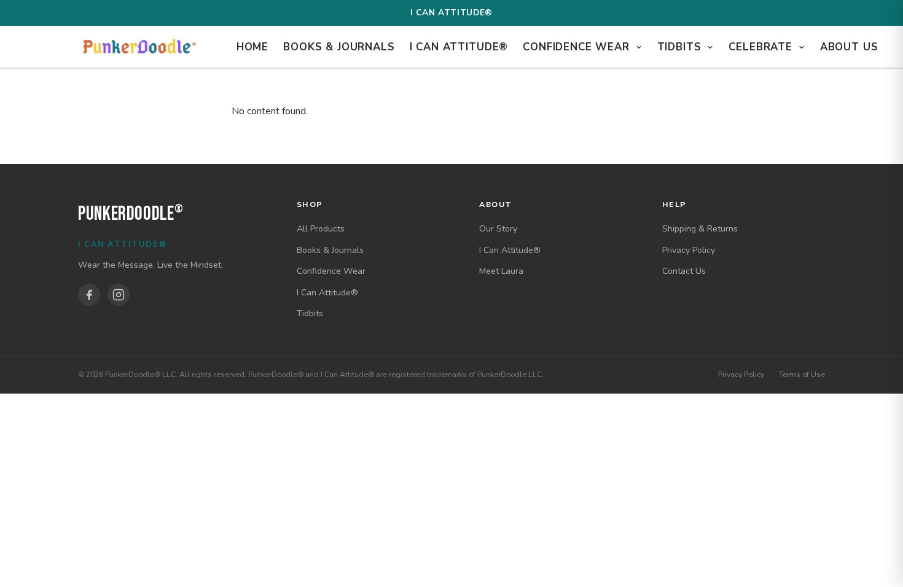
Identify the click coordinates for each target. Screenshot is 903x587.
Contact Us (684, 271)
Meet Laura (501, 271)
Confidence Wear (578, 47)
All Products (321, 229)
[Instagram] (119, 295)
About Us (849, 47)
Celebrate (762, 47)
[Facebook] (89, 295)
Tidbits (681, 47)
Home (252, 47)
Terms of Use (802, 374)
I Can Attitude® (459, 47)
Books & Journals (338, 47)
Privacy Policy (688, 250)
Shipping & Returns (700, 229)
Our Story (498, 229)
